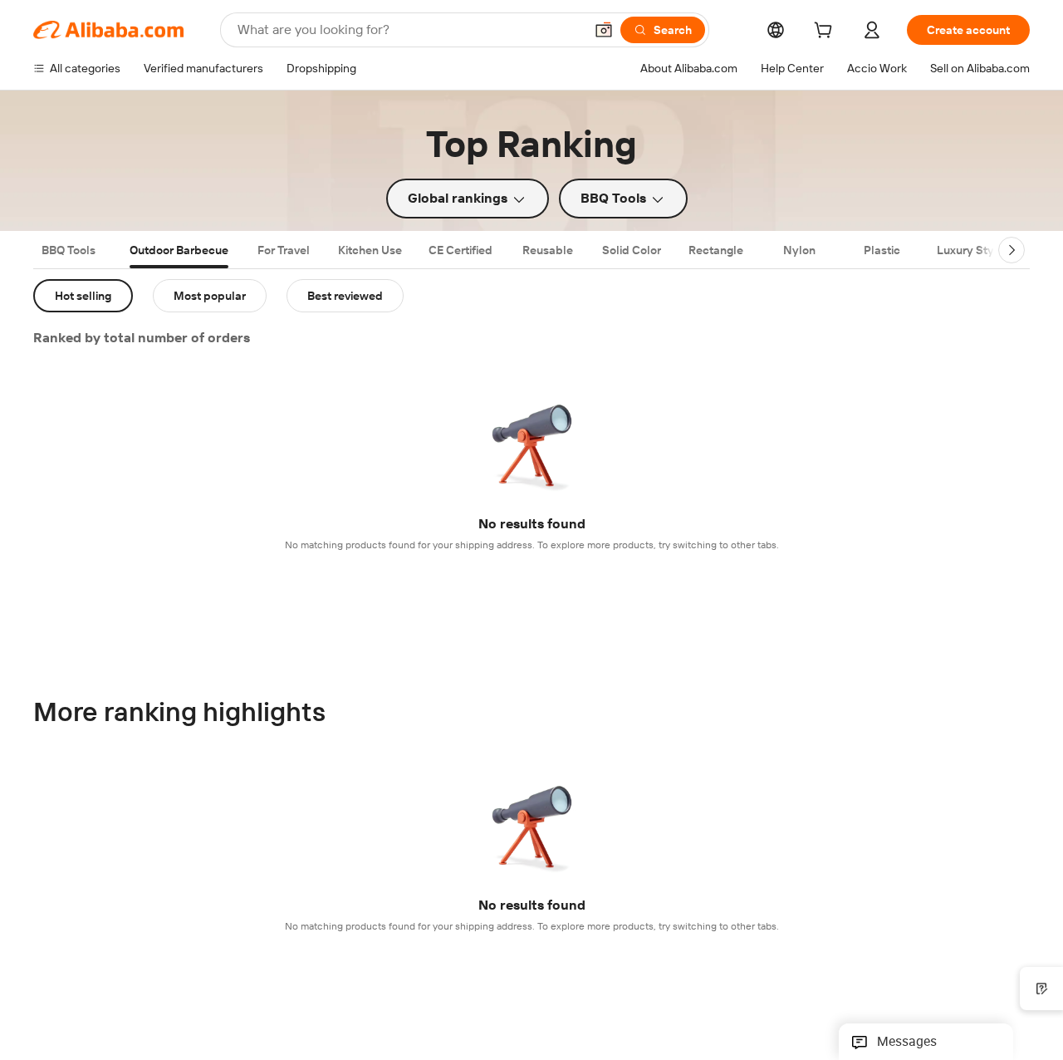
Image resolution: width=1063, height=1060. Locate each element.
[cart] (826, 32)
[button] (604, 30)
